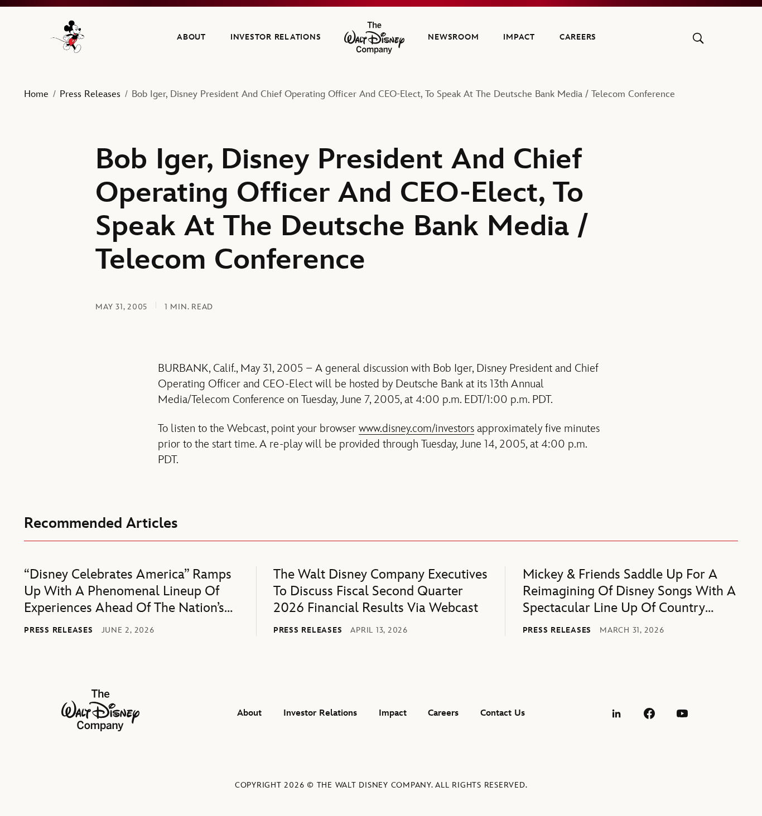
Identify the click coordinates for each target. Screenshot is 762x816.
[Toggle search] (698, 38)
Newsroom (453, 37)
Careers (578, 37)
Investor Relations (275, 37)
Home (36, 94)
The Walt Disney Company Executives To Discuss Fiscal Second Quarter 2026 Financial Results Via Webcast (380, 591)
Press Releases (90, 94)
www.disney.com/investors (416, 428)
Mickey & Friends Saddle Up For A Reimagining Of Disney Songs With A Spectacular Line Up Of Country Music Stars (629, 591)
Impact (519, 37)
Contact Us (502, 713)
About (191, 37)
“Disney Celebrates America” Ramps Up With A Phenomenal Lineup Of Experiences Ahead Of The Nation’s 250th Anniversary (128, 591)
